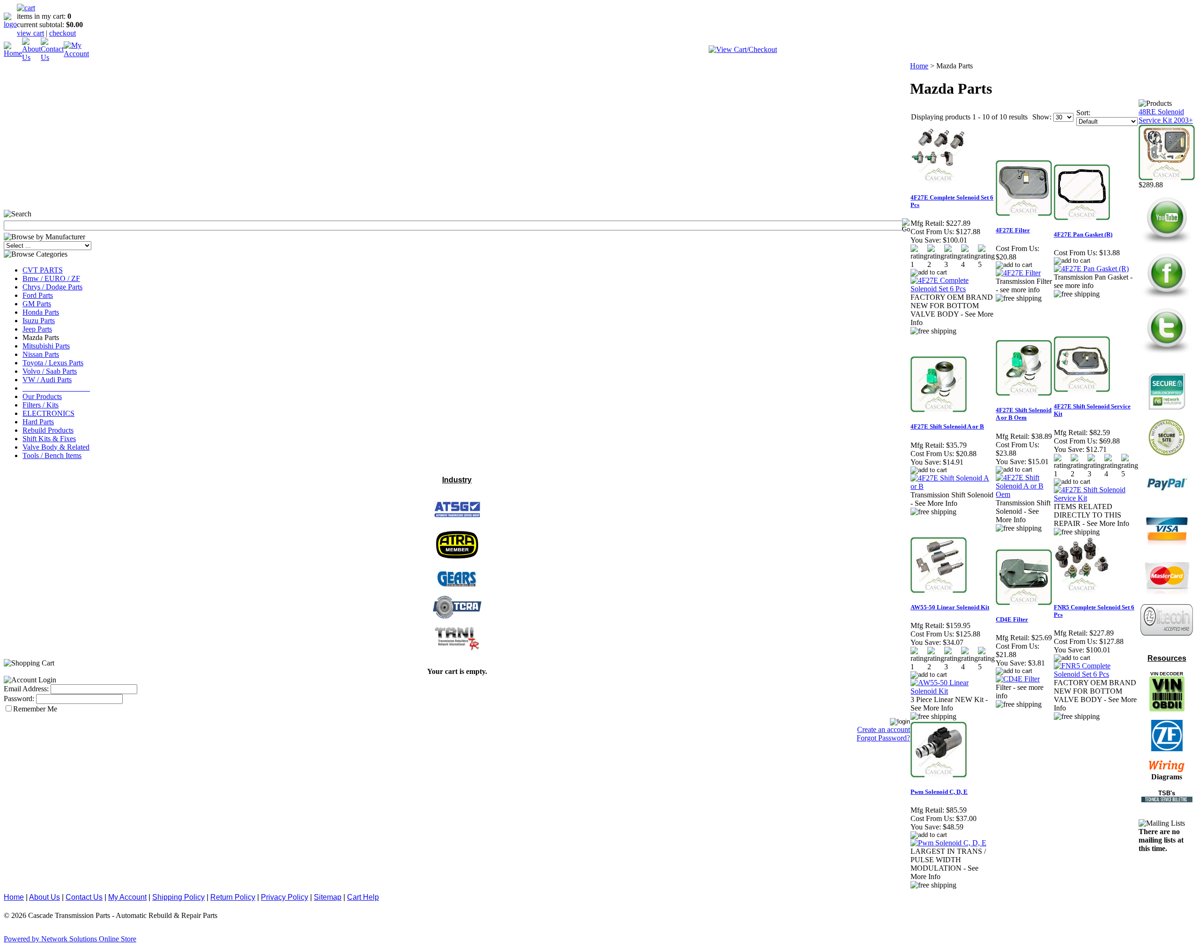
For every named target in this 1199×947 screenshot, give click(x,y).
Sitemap (327, 897)
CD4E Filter (1012, 619)
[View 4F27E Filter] (1018, 273)
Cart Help (363, 897)
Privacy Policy (284, 897)
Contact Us (84, 897)
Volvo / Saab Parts (49, 371)
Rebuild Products (48, 430)
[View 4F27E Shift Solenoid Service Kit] (1096, 498)
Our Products (42, 396)
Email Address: (26, 689)
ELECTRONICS (48, 413)
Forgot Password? (883, 738)
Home (919, 66)
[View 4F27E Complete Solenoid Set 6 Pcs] (952, 289)
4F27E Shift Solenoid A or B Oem (1023, 414)
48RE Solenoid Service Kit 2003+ (1166, 116)
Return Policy (232, 897)
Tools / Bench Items (51, 455)
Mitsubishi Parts (46, 346)
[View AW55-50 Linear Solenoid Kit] (952, 691)
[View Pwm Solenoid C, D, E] (948, 843)
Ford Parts (37, 295)
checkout (62, 33)
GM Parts (36, 304)
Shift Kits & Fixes (49, 439)
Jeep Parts (37, 329)
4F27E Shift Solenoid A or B (947, 426)
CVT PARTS (42, 270)
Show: (1041, 117)
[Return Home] (10, 24)
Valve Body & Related (55, 447)
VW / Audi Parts (47, 380)
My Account (127, 897)
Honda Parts (40, 312)
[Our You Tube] (1167, 243)
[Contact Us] (52, 57)
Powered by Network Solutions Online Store (70, 939)
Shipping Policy (178, 897)
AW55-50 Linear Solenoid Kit (949, 607)
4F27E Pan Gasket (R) (1083, 234)
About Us (44, 897)
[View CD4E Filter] (1018, 679)
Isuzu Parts (38, 321)
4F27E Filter (1013, 230)
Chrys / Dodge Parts (52, 287)
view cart (30, 33)
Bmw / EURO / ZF (51, 278)
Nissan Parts (40, 354)
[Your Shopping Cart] (26, 8)
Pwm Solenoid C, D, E (939, 791)
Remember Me (35, 709)
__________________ (56, 388)
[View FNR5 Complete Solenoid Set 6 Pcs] (1096, 674)
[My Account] (76, 54)
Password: (19, 699)
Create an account (883, 729)
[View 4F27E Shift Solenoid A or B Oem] (1024, 494)
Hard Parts (38, 422)
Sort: (1083, 113)
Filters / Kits (40, 405)
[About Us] (31, 57)
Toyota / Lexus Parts (52, 363)
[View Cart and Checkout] (743, 49)
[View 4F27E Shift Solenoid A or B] (952, 486)
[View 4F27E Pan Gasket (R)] (1091, 269)
